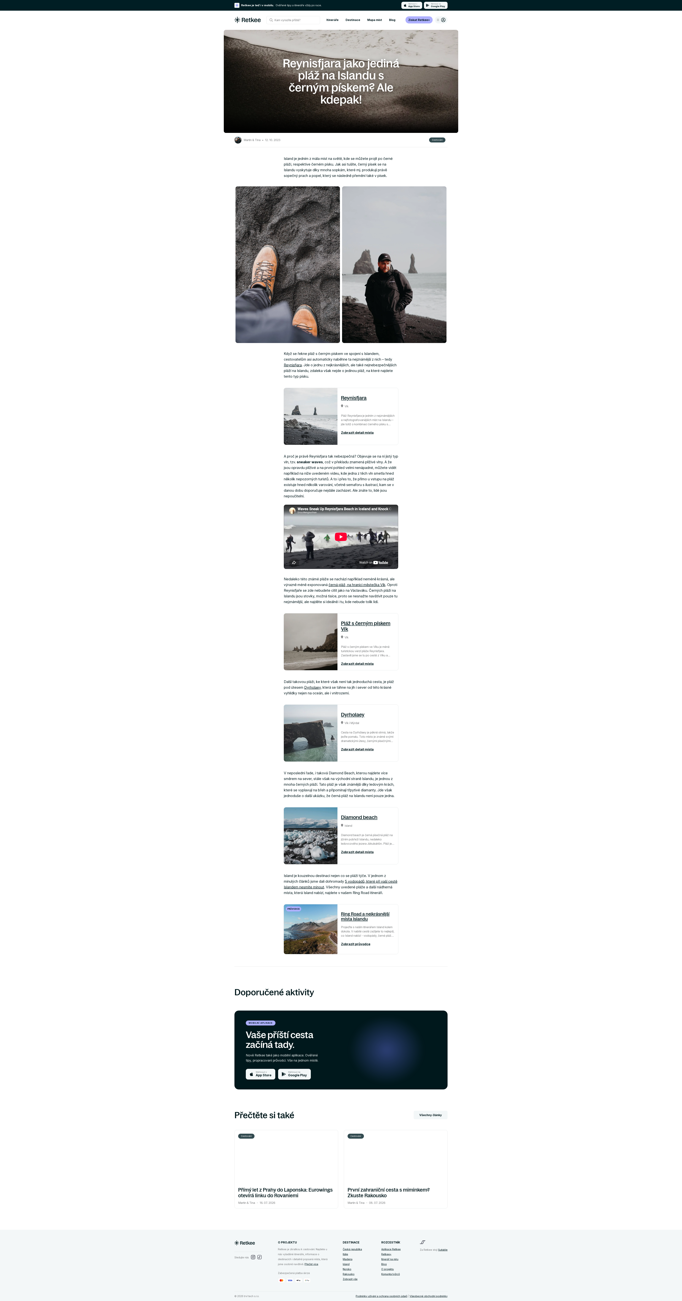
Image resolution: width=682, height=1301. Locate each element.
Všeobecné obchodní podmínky (429, 1296)
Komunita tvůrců (390, 1274)
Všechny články (430, 1115)
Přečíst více (311, 1264)
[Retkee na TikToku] (259, 1257)
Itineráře (332, 20)
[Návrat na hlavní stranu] (247, 22)
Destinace (353, 20)
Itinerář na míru (389, 1259)
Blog (392, 20)
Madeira (347, 1259)
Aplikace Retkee (391, 1249)
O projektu (387, 1269)
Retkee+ (386, 1254)
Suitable (443, 1249)
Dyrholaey (312, 687)
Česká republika (352, 1249)
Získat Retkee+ (419, 20)
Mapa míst (374, 20)
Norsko (347, 1269)
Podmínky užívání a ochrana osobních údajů (381, 1296)
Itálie (345, 1254)
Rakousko (348, 1274)
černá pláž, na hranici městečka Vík (357, 585)
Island (346, 1264)
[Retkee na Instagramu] (253, 1257)
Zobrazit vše (350, 1279)
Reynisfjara (293, 365)
